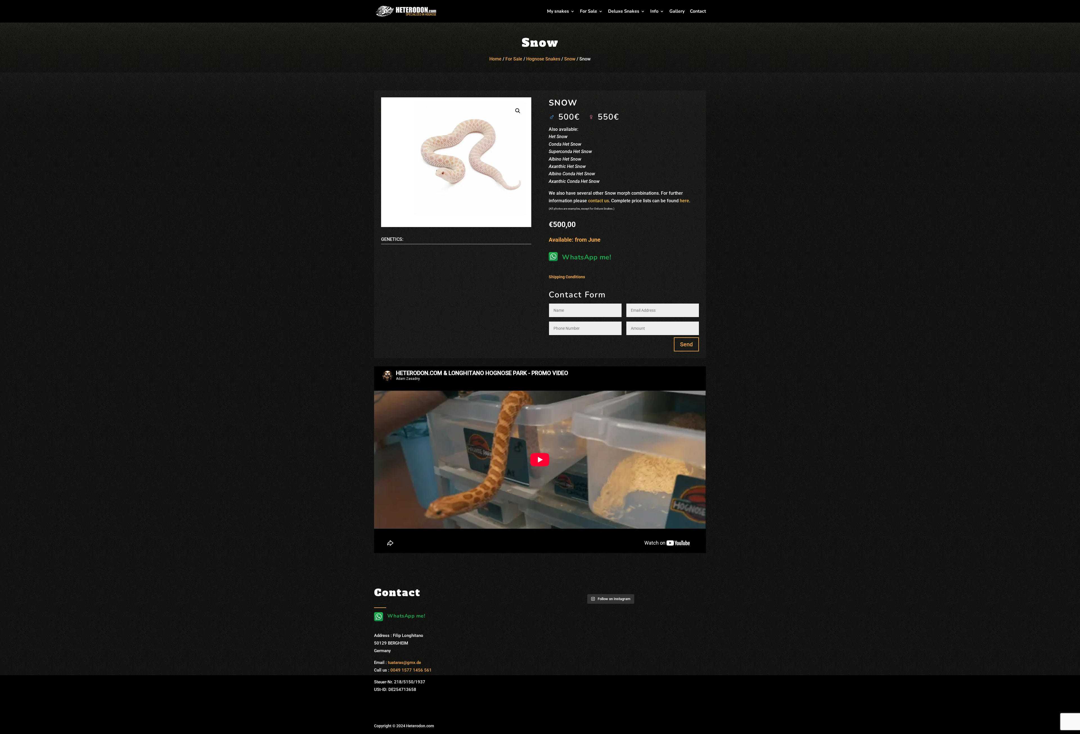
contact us (598, 200)
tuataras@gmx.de (404, 662)
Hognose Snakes (543, 59)
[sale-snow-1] (470, 158)
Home (495, 59)
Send (686, 344)
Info (654, 11)
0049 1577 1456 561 (411, 670)
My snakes (558, 11)
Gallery (677, 11)
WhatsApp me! (586, 257)
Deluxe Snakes (623, 11)
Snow (569, 59)
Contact (698, 11)
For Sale (588, 11)
